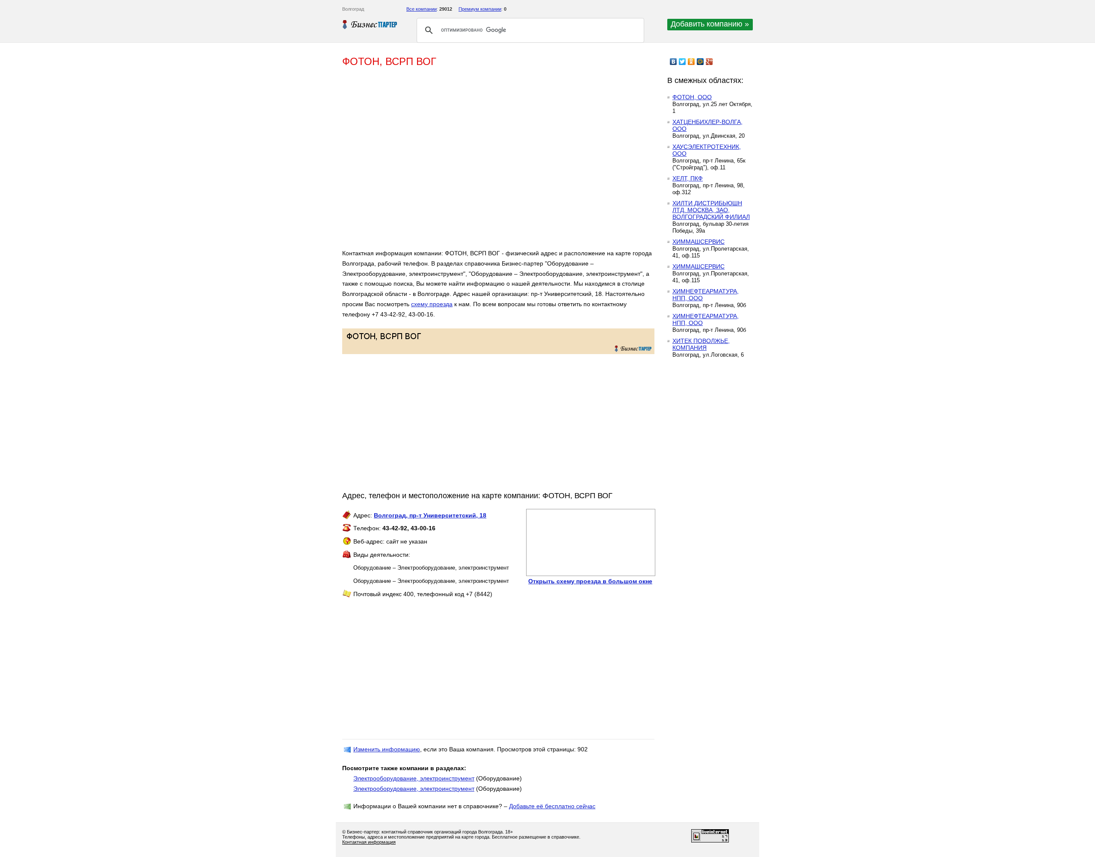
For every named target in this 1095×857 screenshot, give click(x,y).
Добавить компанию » (710, 24)
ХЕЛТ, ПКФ (687, 178)
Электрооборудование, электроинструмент (413, 778)
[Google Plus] (709, 61)
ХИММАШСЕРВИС (698, 241)
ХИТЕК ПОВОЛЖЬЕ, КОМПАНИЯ (701, 344)
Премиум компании (480, 9)
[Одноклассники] (691, 61)
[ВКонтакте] (673, 61)
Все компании (421, 9)
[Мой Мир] (700, 61)
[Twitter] (682, 61)
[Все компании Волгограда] (370, 24)
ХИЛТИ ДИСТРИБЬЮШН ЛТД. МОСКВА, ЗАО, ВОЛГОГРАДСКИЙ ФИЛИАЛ (711, 210)
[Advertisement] (466, 161)
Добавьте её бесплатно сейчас (552, 806)
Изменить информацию (386, 749)
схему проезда (432, 304)
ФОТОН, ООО (692, 97)
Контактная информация (369, 842)
